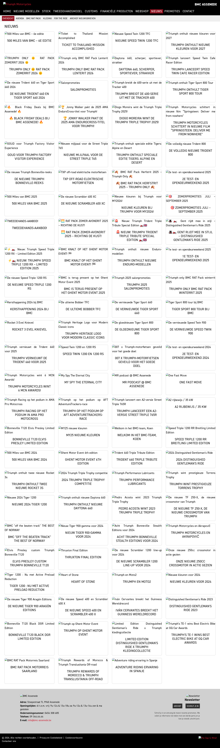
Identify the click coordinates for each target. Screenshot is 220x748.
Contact (188, 11)
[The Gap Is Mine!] (208, 737)
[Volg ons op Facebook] (20, 723)
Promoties (172, 11)
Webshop (142, 11)
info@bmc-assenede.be (39, 720)
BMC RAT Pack (33, 18)
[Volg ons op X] (23, 723)
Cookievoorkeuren (74, 737)
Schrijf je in (193, 706)
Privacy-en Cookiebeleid (51, 737)
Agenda (20, 18)
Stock (46, 11)
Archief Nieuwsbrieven (83, 18)
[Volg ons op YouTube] (24, 723)
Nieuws (156, 11)
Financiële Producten (116, 11)
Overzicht (8, 18)
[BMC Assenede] (17, 4)
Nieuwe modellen (26, 11)
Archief (177, 706)
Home (7, 11)
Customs (91, 11)
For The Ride (60, 18)
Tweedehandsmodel (67, 11)
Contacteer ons (9, 741)
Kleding (47, 18)
